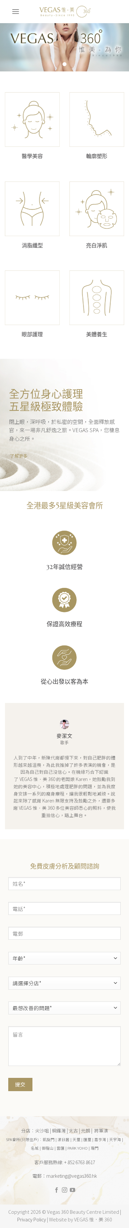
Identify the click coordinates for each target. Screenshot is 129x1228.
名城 (35, 1148)
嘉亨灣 (100, 1139)
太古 (73, 1130)
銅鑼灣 (59, 1130)
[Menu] (16, 11)
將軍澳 (101, 1130)
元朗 (85, 1130)
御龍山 (48, 1148)
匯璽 (87, 1139)
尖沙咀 (42, 1130)
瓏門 (95, 1148)
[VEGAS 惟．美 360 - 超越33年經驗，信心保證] (64, 11)
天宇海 (115, 1139)
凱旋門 (49, 1139)
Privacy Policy (31, 1219)
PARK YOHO (77, 1148)
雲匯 (60, 1148)
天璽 (76, 1139)
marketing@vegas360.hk (71, 1175)
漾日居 (63, 1139)
